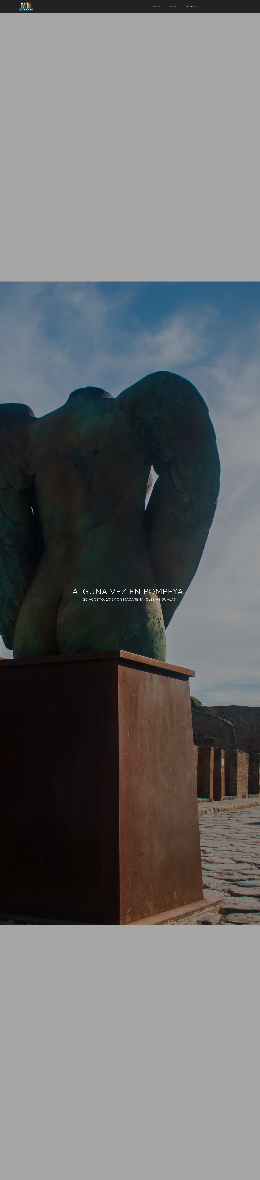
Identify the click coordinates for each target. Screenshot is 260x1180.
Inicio (156, 6)
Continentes (193, 6)
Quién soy (172, 6)
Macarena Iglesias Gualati (150, 599)
